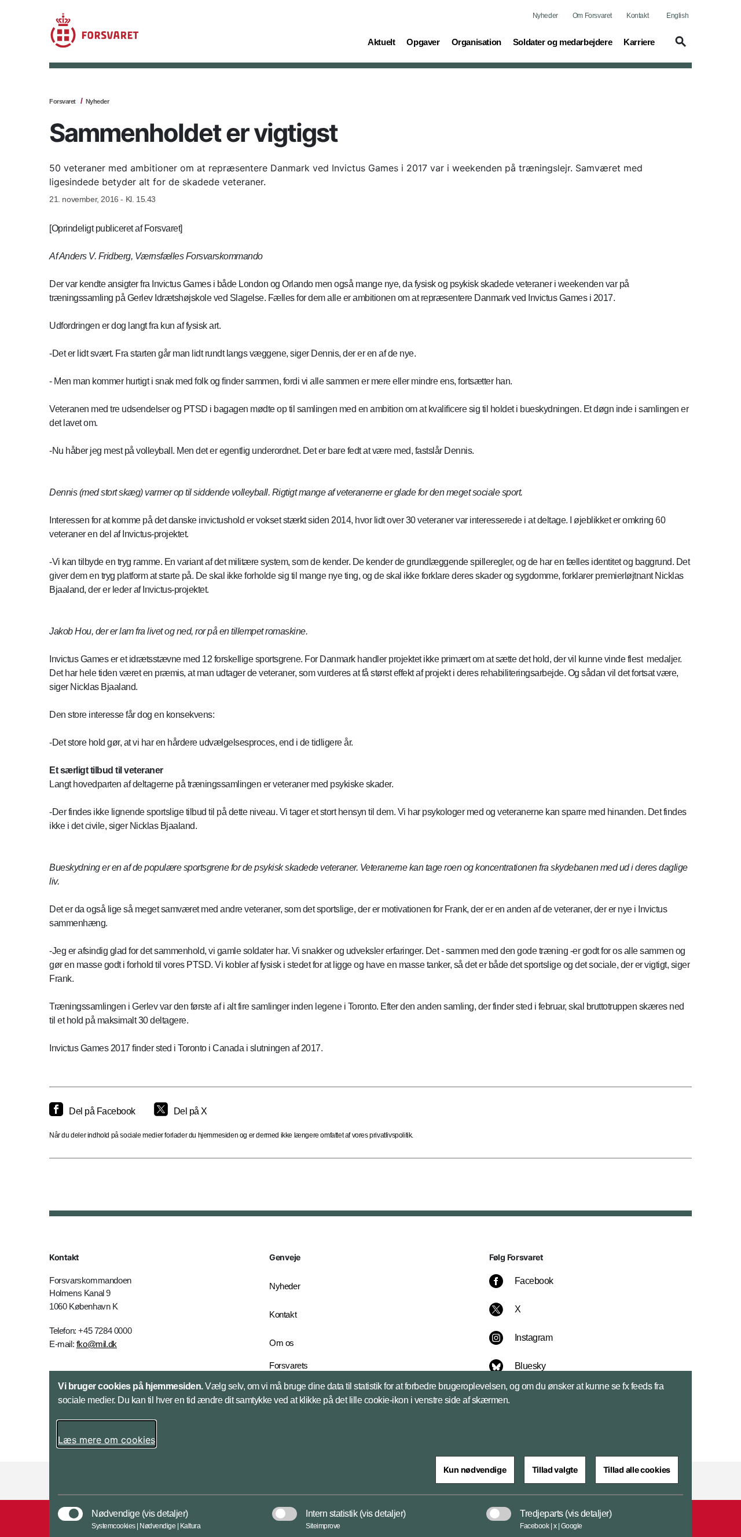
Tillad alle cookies (636, 1469)
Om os (281, 1343)
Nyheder (545, 16)
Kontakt (637, 16)
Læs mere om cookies (106, 1440)
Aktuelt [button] (381, 41)
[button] (679, 47)
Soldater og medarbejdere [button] (562, 41)
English (677, 16)
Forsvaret (62, 101)
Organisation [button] (476, 41)
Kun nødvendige (475, 1469)
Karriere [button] (639, 41)
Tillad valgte (555, 1469)
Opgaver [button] (422, 41)
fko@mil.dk (96, 1344)
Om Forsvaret (592, 16)
